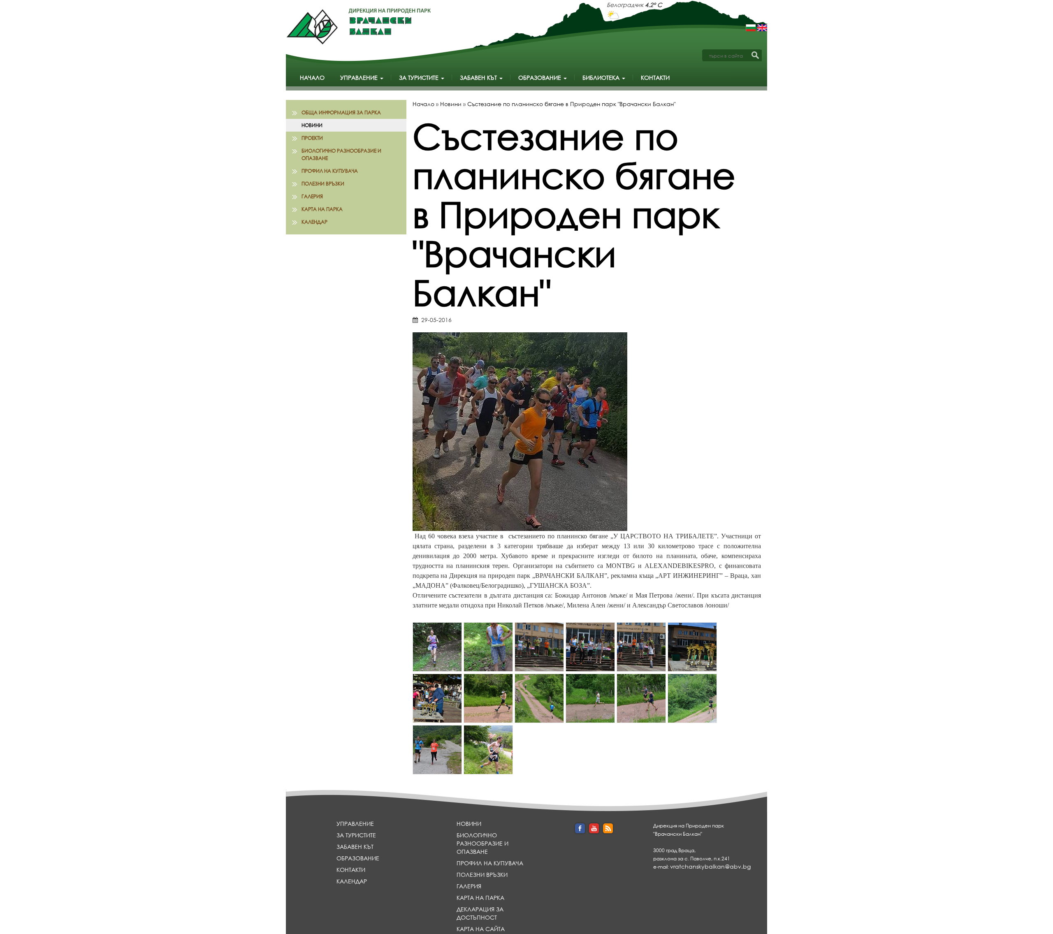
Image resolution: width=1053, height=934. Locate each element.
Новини (312, 125)
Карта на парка (322, 209)
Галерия (312, 196)
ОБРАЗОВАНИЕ (540, 77)
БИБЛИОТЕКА (601, 77)
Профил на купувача (330, 170)
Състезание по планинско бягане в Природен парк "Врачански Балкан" (571, 104)
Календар (314, 221)
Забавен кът (479, 77)
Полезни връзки (323, 183)
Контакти (655, 77)
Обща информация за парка (341, 112)
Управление (359, 77)
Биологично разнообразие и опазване (341, 154)
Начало (312, 77)
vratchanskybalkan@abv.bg (710, 866)
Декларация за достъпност (480, 913)
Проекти (312, 137)
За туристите (419, 77)
